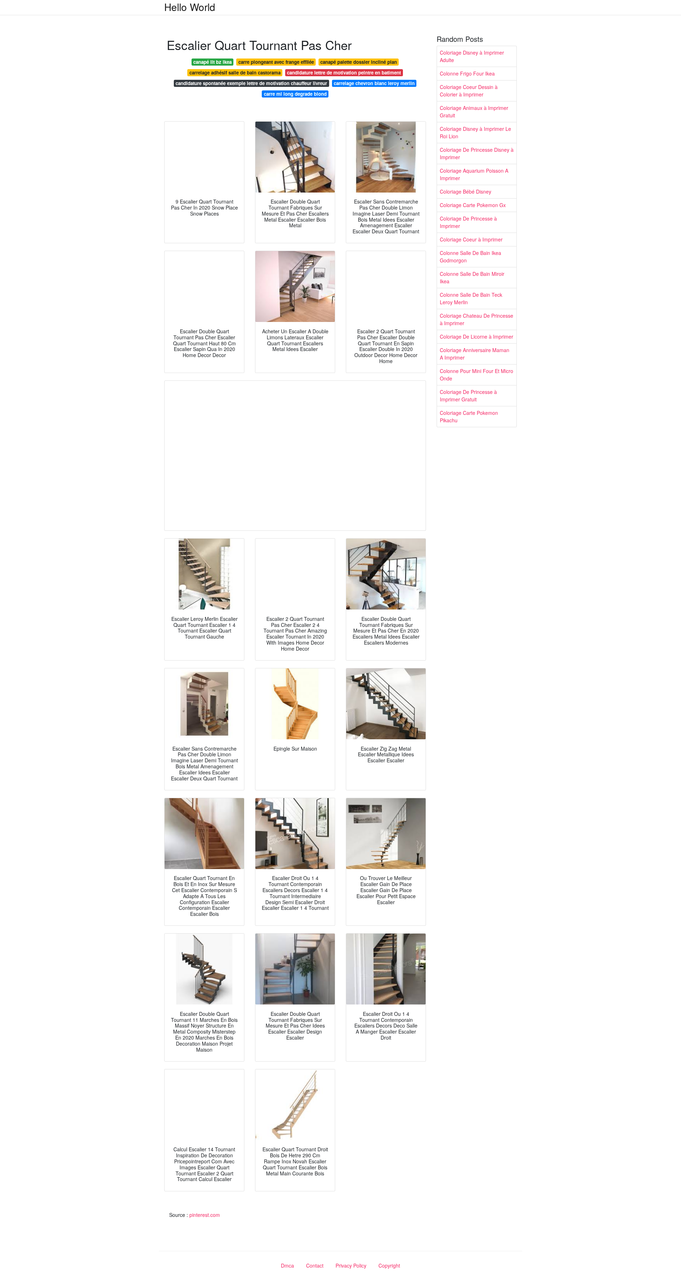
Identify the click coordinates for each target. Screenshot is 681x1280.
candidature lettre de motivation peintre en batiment (344, 72)
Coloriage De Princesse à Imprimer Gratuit (468, 395)
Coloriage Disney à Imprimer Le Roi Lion (475, 132)
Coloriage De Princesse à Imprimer (468, 222)
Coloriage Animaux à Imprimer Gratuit (474, 111)
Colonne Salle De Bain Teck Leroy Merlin (471, 298)
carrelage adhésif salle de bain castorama (235, 72)
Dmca (287, 1265)
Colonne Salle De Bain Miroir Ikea (472, 277)
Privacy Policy (351, 1265)
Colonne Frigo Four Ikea (467, 73)
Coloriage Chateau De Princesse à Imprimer (476, 319)
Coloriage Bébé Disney (465, 191)
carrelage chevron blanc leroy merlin (374, 83)
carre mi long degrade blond (295, 93)
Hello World (189, 6)
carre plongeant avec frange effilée (276, 62)
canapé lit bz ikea (212, 62)
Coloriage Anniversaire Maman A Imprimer (474, 353)
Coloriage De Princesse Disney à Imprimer (477, 153)
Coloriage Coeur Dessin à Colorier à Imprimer (469, 90)
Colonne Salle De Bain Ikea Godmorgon (470, 256)
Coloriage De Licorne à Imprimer (476, 336)
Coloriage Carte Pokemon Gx (473, 204)
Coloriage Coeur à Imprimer (471, 239)
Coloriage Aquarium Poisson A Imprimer (474, 174)
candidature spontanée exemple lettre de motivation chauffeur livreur (251, 83)
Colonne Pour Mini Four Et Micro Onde (476, 374)
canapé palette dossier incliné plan (358, 62)
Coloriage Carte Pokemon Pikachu (469, 416)
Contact (314, 1265)
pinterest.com (204, 1214)
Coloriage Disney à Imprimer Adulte (472, 56)
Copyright (389, 1265)
